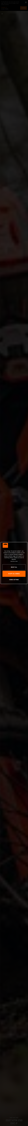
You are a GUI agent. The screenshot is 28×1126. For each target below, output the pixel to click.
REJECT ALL (14, 567)
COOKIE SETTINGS (14, 580)
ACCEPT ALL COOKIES (14, 574)
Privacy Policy (13, 561)
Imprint (16, 561)
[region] (14, 563)
